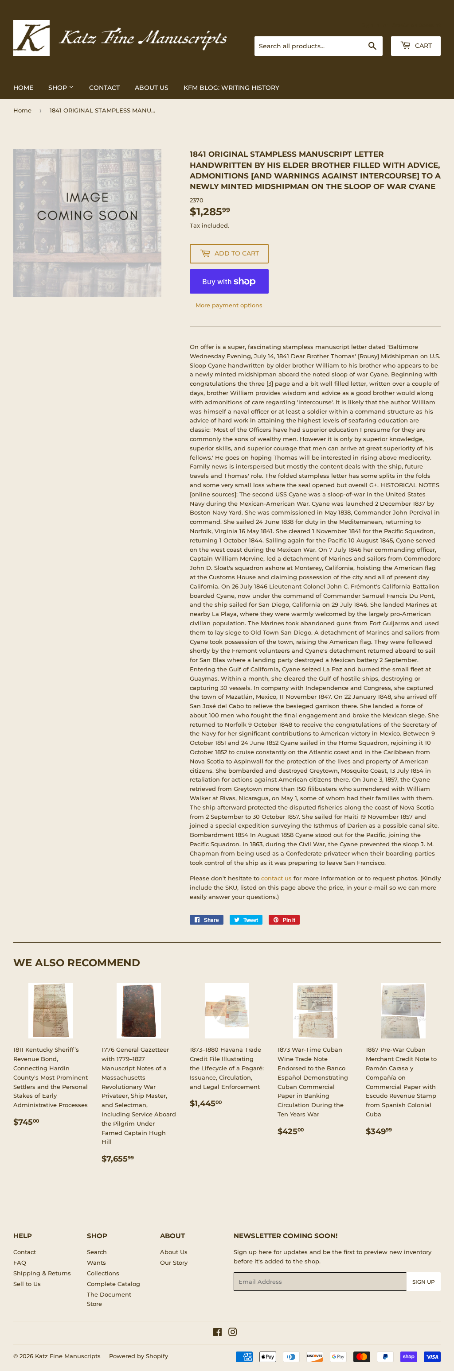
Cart (422, 46)
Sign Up (423, 1281)
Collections (103, 1273)
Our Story (174, 1262)
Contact (104, 88)
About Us (151, 88)
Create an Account (416, 25)
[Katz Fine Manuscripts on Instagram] (232, 1333)
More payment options (229, 305)
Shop (58, 88)
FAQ (19, 1262)
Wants (96, 1262)
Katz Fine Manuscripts (68, 1355)
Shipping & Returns (42, 1273)
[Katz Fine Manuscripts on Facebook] (217, 1333)
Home (23, 88)
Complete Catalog (113, 1283)
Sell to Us (27, 1283)
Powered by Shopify (138, 1355)
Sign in (371, 25)
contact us (276, 878)
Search (97, 1251)
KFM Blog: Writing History (231, 88)
